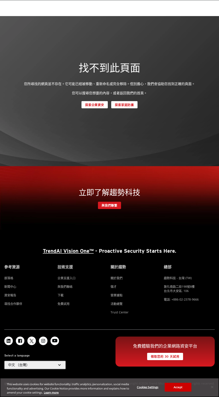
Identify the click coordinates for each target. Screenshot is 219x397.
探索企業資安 (94, 105)
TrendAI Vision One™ (68, 251)
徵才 (114, 286)
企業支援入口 (66, 278)
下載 (61, 295)
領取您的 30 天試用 (165, 356)
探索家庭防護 (124, 105)
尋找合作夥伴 (13, 304)
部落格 (8, 278)
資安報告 (10, 295)
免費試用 (64, 304)
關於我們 (117, 278)
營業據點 (117, 295)
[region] (109, 387)
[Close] (212, 387)
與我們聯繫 (109, 205)
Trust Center (120, 312)
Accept (178, 387)
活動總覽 (117, 304)
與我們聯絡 (65, 286)
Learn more (51, 392)
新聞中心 (10, 286)
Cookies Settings (147, 387)
